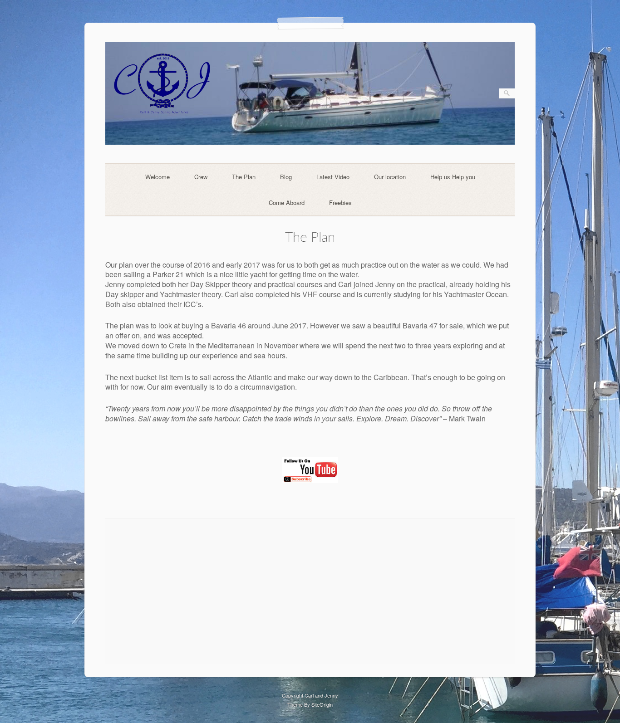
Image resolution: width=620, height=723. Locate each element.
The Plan (244, 176)
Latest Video (332, 176)
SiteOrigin (322, 704)
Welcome (157, 176)
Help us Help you (452, 176)
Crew (200, 176)
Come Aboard (287, 202)
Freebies (340, 202)
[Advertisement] (310, 591)
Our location (390, 176)
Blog (286, 176)
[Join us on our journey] (310, 142)
